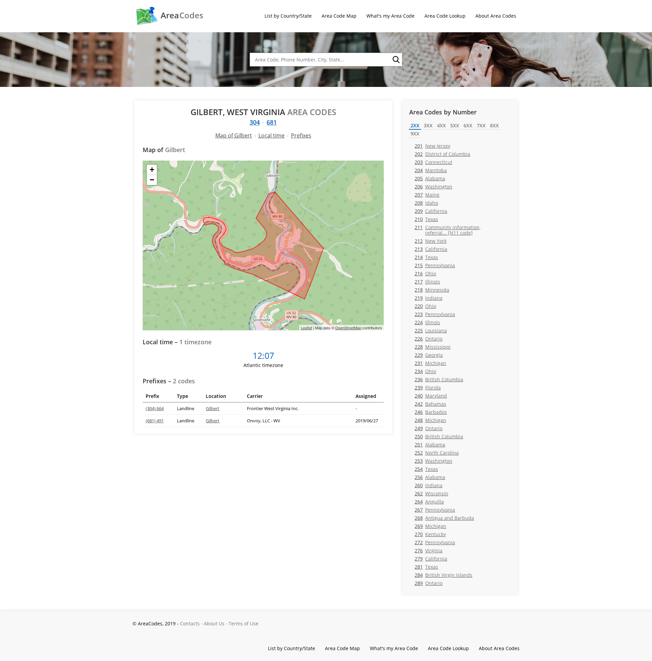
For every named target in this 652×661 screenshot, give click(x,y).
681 (272, 122)
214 (426, 257)
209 (431, 211)
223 (435, 314)
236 (439, 379)
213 (431, 249)
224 (427, 322)
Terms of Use (243, 623)
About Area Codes (495, 16)
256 (430, 477)
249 (428, 428)
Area (182, 15)
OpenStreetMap (348, 327)
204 (431, 170)
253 (433, 461)
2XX (415, 125)
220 (425, 306)
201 (432, 146)
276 (428, 550)
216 (425, 273)
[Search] (396, 60)
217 (427, 281)
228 (433, 347)
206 (433, 186)
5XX (454, 125)
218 (432, 290)
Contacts (190, 623)
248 (430, 420)
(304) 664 (155, 408)
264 (429, 501)
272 (435, 542)
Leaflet (306, 327)
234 (425, 371)
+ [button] (152, 169)
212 (431, 241)
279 (431, 558)
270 (430, 534)
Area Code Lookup (445, 16)
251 (430, 444)
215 (435, 265)
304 (255, 122)
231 (430, 363)
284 (443, 575)
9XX (415, 133)
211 (448, 230)
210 (426, 219)
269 (430, 526)
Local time (271, 135)
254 (426, 469)
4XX (441, 125)
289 (428, 583)
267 (435, 510)
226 (428, 338)
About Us (214, 623)
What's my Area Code (390, 16)
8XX (494, 125)
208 (426, 203)
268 (444, 518)
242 (430, 404)
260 (428, 485)
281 (426, 567)
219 (428, 298)
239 (428, 387)
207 (427, 194)
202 (442, 154)
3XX (428, 125)
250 (439, 436)
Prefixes (301, 135)
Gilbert (212, 408)
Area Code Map (339, 16)
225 (431, 330)
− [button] (152, 180)
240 (431, 395)
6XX (468, 125)
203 (433, 162)
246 (431, 412)
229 (429, 355)
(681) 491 (155, 421)
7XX (481, 125)
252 (437, 452)
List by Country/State (288, 16)
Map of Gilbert (233, 135)
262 (431, 493)
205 (430, 178)
